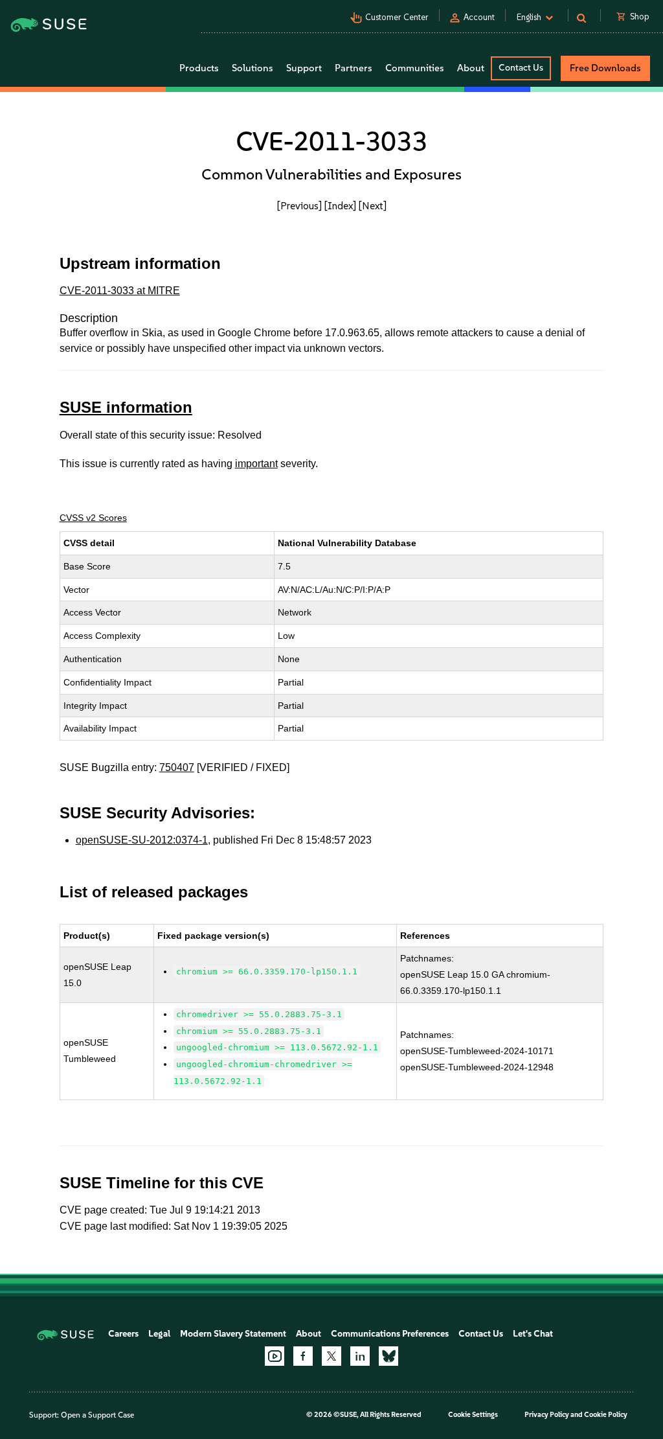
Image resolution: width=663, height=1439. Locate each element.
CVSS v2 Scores (93, 517)
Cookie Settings (473, 1414)
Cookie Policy (605, 1414)
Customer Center (397, 17)
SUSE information (126, 407)
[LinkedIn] (360, 1356)
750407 (176, 767)
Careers (123, 1333)
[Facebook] (303, 1356)
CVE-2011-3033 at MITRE (120, 290)
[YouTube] (274, 1356)
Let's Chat (533, 1333)
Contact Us (521, 67)
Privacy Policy (546, 1414)
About (308, 1333)
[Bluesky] (388, 1356)
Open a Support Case (97, 1415)
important (256, 463)
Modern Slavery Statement (233, 1333)
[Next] (373, 206)
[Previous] (299, 206)
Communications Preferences (390, 1333)
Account (479, 17)
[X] (331, 1356)
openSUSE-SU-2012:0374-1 (142, 840)
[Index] (340, 206)
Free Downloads (605, 68)
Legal (159, 1333)
